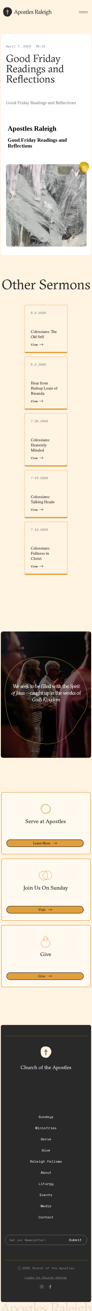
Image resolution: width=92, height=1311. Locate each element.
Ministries (46, 1127)
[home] (28, 12)
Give (46, 1150)
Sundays (46, 1116)
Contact (46, 1217)
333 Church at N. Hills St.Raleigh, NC (46, 1077)
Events (46, 1194)
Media (46, 1206)
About (46, 1172)
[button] (83, 12)
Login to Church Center (46, 1277)
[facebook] (50, 1286)
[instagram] (41, 1286)
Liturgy (46, 1183)
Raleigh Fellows (46, 1161)
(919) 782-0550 (46, 1085)
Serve (46, 1139)
